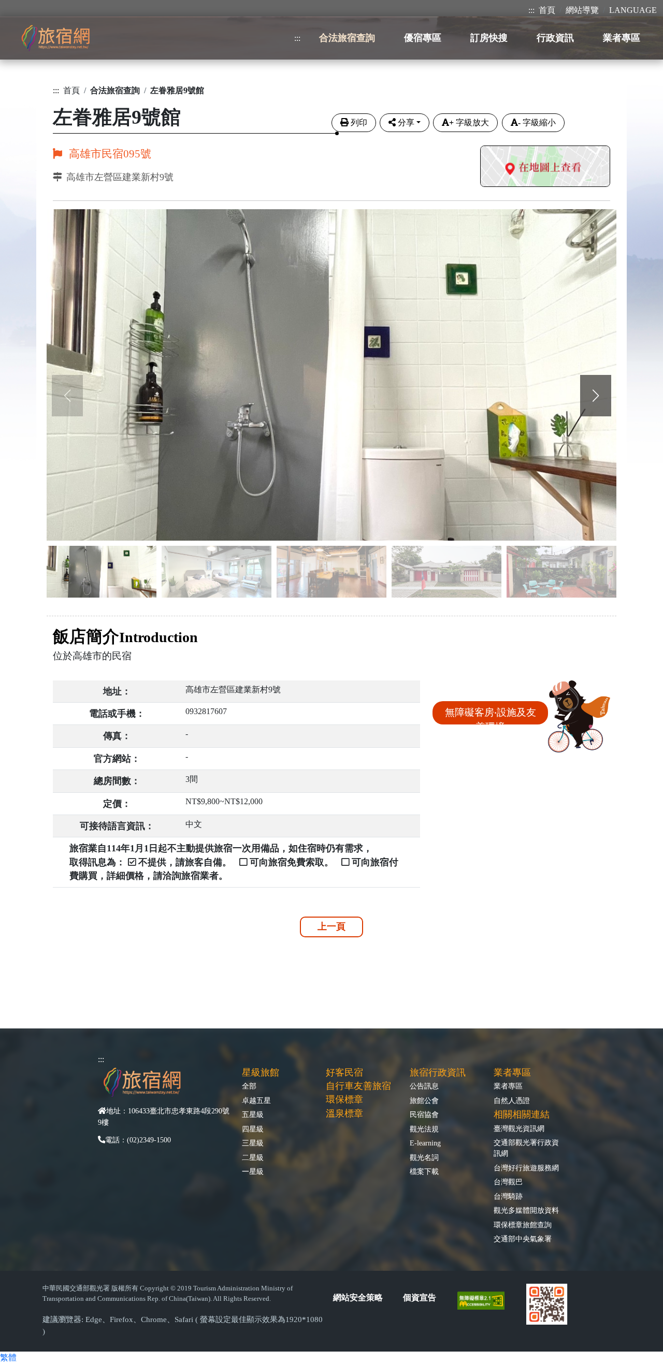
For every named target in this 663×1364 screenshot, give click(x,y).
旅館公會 (424, 1100)
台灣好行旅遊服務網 (526, 1168)
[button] (595, 395)
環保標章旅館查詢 (523, 1225)
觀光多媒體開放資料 (526, 1210)
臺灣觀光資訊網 (519, 1128)
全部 (249, 1086)
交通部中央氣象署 (523, 1239)
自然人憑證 (512, 1100)
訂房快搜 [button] (489, 38)
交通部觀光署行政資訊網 (526, 1147)
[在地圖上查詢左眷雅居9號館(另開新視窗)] (545, 167)
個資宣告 (419, 1297)
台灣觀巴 (508, 1182)
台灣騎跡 (508, 1196)
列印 (359, 122)
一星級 (253, 1171)
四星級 (253, 1129)
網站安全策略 (358, 1297)
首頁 (547, 10)
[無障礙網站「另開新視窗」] (485, 1300)
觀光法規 (424, 1129)
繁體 (8, 1357)
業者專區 (508, 1086)
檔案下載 (424, 1171)
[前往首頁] (55, 38)
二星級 (253, 1157)
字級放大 (469, 122)
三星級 (253, 1143)
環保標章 (344, 1099)
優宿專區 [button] (422, 38)
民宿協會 (424, 1114)
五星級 (253, 1114)
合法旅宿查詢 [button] (347, 38)
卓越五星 (256, 1100)
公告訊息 (424, 1086)
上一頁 (331, 926)
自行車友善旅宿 (358, 1086)
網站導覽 (582, 10)
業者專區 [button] (621, 38)
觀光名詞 (424, 1157)
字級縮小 (537, 122)
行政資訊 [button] (555, 38)
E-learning (425, 1143)
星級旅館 (260, 1072)
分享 (406, 122)
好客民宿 (344, 1072)
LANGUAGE (633, 10)
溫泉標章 (344, 1113)
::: (531, 10)
